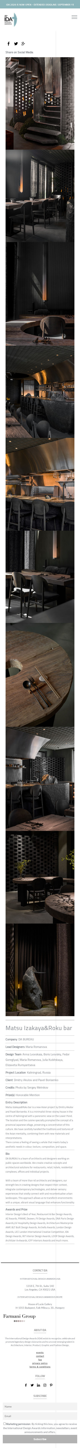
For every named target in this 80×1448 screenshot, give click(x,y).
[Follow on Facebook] (27, 1385)
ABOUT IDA (40, 1330)
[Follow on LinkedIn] (40, 1385)
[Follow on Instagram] (46, 1385)
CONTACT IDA (40, 1270)
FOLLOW (40, 1376)
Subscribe (40, 1439)
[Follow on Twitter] (34, 1385)
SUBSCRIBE (40, 1396)
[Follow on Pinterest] (53, 1385)
